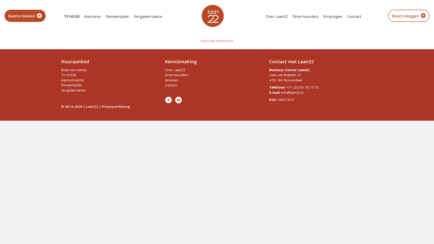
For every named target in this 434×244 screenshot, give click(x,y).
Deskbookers (224, 41)
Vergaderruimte (148, 16)
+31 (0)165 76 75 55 (302, 87)
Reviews (171, 80)
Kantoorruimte (72, 80)
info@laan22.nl (292, 92)
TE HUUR (68, 75)
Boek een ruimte (74, 70)
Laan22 (205, 41)
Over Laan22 (277, 16)
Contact (354, 16)
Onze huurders (305, 16)
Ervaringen (332, 16)
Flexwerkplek (117, 16)
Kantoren (92, 16)
